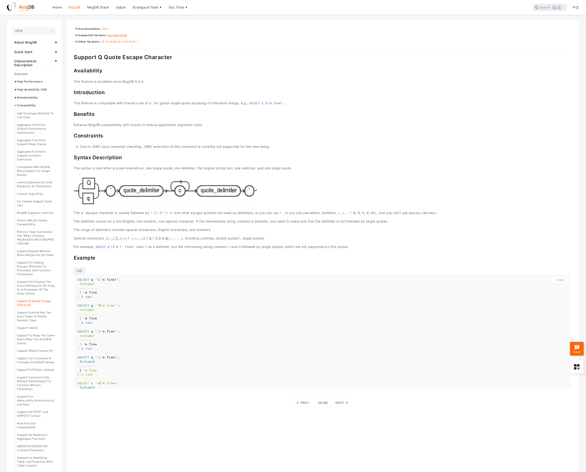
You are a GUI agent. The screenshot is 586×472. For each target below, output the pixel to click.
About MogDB (25, 42)
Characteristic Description (25, 63)
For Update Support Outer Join (34, 203)
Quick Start (23, 52)
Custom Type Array (30, 193)
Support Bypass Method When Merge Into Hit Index (35, 253)
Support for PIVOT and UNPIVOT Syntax (32, 413)
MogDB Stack (98, 7)
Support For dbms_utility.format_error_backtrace (35, 400)
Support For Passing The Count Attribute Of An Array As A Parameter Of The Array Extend (36, 287)
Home (57, 7)
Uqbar (121, 7)
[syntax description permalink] (70, 156)
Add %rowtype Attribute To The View (35, 115)
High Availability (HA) (32, 89)
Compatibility (26, 105)
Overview (20, 74)
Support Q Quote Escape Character (34, 303)
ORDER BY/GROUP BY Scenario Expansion (32, 448)
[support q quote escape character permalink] (70, 56)
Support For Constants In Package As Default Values (35, 360)
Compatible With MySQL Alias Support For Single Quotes (34, 170)
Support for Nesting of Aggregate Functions (32, 436)
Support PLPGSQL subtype (35, 369)
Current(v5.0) (118, 35)
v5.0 (104, 28)
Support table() (27, 327)
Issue (577, 352)
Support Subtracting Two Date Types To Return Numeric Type (34, 316)
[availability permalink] (70, 70)
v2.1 (120, 41)
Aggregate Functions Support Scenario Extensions (31, 155)
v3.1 (104, 41)
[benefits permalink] (70, 113)
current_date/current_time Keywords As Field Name (35, 184)
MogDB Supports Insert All (35, 212)
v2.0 (127, 41)
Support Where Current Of (35, 350)
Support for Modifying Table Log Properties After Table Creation (35, 461)
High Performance (30, 81)
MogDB (74, 7)
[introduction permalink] (70, 91)
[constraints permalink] (70, 135)
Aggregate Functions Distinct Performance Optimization (31, 128)
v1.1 (135, 41)
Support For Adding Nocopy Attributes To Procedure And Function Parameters (33, 268)
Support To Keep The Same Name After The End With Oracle (36, 339)
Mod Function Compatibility (26, 425)
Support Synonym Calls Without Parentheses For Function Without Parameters (34, 383)
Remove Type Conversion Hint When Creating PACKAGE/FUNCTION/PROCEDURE (35, 237)
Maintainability (27, 97)
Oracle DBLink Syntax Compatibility (32, 222)
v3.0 (112, 41)
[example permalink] (70, 257)
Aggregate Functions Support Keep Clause (31, 142)
